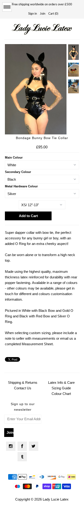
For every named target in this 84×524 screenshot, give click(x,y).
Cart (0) (53, 13)
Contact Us (22, 388)
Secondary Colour (18, 172)
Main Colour (14, 157)
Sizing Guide (61, 388)
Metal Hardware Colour (21, 186)
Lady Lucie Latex (56, 499)
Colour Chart (61, 394)
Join (42, 13)
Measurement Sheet (37, 344)
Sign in (32, 13)
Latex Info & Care (61, 382)
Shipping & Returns (22, 382)
